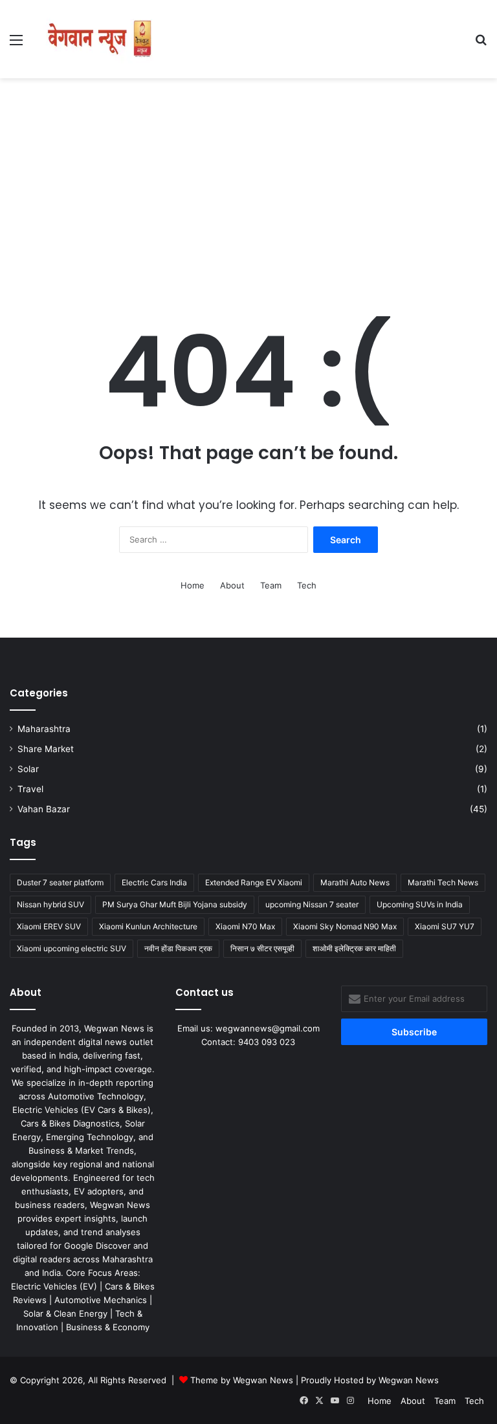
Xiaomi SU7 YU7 (444, 926)
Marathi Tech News (443, 882)
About (232, 585)
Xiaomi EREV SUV (49, 926)
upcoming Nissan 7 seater (312, 904)
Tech (306, 585)
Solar (28, 769)
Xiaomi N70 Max (245, 926)
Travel (30, 789)
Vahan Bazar (43, 809)
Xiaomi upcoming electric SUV (71, 948)
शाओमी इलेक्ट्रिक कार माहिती (354, 948)
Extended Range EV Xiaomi (253, 882)
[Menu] (16, 44)
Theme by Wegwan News (241, 1380)
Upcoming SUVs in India (420, 904)
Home (192, 585)
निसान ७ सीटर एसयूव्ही (262, 948)
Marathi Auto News (355, 882)
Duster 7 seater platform (60, 882)
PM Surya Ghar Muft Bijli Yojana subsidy (174, 904)
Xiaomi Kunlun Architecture (148, 926)
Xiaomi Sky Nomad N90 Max (345, 926)
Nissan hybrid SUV (50, 904)
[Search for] (480, 44)
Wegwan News (409, 1380)
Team (271, 585)
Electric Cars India (154, 882)
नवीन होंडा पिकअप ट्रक (178, 948)
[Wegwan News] (100, 39)
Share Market (45, 749)
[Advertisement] (248, 181)
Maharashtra (44, 729)
